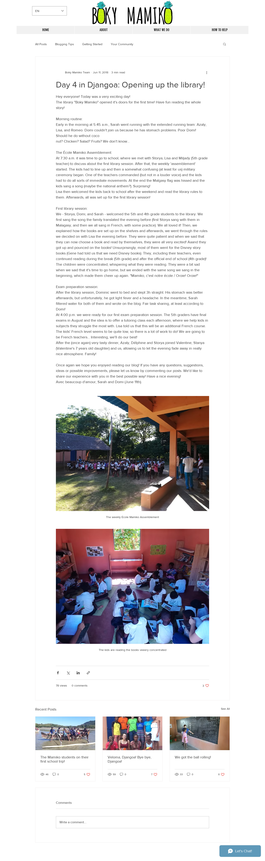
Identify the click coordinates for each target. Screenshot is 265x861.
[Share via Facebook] (58, 673)
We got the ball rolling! (193, 757)
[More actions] (206, 72)
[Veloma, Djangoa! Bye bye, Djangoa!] (133, 733)
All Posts (41, 44)
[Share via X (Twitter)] (68, 673)
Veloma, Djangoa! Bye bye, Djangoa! (129, 759)
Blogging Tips (64, 44)
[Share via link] (88, 673)
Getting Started (92, 44)
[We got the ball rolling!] (200, 733)
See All (225, 708)
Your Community (122, 44)
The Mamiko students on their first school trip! (64, 759)
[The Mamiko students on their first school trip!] (65, 733)
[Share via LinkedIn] (78, 673)
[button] (224, 44)
